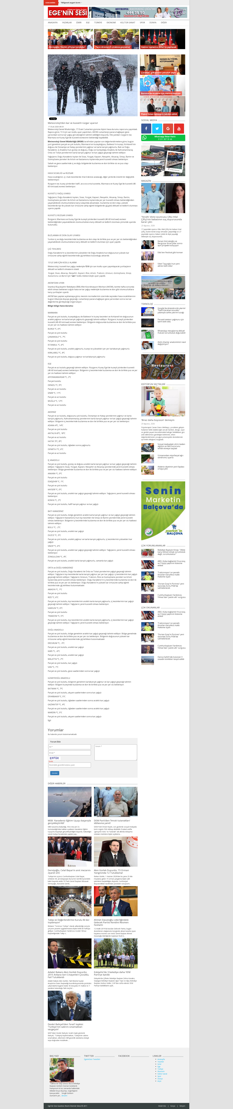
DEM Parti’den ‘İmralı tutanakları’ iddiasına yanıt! (112, 822)
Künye (172, 1106)
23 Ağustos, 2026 (148, 225)
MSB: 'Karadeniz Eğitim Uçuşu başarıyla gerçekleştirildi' (69, 822)
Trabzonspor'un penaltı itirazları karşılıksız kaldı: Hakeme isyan (169, 574)
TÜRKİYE (98, 22)
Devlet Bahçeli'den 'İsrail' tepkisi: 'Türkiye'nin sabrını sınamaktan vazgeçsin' (65, 1027)
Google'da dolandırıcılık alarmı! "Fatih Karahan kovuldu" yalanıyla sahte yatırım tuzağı (171, 310)
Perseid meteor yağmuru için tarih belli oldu (171, 320)
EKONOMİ (111, 22)
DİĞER (164, 22)
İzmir (159, 1064)
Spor (159, 1076)
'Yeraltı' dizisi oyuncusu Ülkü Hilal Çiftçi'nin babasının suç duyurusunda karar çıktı (161, 219)
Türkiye (160, 1069)
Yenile (50, 761)
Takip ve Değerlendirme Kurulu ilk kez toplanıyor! (68, 921)
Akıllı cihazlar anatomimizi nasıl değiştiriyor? (172, 343)
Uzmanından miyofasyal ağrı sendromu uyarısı (170, 456)
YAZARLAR (67, 22)
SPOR (142, 22)
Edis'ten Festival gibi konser (170, 252)
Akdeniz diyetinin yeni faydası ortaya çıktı (171, 467)
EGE (88, 22)
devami (64, 1095)
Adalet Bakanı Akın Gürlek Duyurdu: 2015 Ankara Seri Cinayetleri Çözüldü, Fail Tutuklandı (68, 975)
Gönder (55, 773)
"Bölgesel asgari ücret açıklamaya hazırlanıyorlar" (83, 2)
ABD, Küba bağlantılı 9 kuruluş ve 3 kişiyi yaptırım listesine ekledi (171, 563)
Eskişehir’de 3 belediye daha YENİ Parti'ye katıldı (112, 973)
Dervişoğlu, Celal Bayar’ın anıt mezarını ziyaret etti (69, 871)
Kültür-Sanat (162, 1074)
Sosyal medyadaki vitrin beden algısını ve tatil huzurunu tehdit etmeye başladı (171, 446)
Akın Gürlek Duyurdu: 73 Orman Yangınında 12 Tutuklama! (111, 871)
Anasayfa (161, 1059)
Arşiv (159, 1081)
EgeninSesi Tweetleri (92, 1059)
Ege (159, 1066)
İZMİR (78, 22)
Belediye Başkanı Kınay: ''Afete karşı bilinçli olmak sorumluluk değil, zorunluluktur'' (171, 552)
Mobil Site (162, 1106)
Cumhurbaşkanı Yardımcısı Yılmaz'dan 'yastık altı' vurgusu (172, 596)
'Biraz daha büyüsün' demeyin (157, 420)
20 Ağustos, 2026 (148, 424)
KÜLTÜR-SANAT (127, 22)
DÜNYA (153, 22)
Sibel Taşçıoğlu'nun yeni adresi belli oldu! (169, 264)
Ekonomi (161, 1071)
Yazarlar (161, 1061)
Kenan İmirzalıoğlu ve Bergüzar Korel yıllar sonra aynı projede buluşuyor (170, 243)
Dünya (160, 1078)
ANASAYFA (53, 22)
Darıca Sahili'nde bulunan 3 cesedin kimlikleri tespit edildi (171, 658)
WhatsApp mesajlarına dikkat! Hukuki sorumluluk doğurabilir (172, 331)
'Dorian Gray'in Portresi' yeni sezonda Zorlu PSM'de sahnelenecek (171, 585)
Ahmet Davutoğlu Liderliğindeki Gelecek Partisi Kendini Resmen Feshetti (111, 922)
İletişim (182, 1106)
